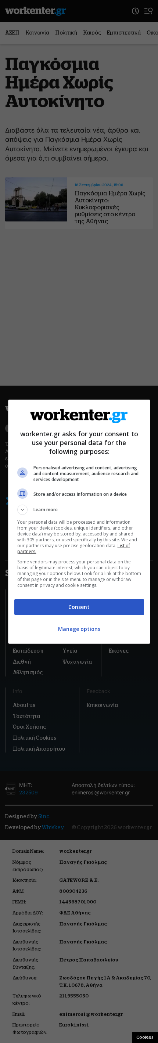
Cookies (145, 1037)
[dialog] (79, 522)
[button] (79, 510)
